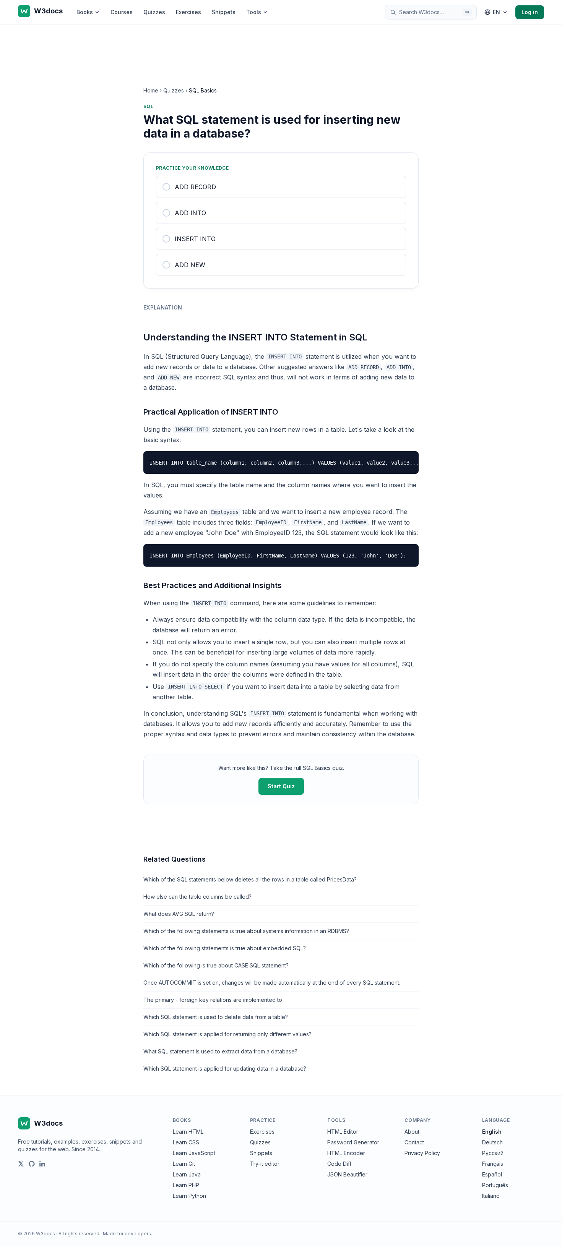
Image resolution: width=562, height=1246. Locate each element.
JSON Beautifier (347, 1174)
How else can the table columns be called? (197, 896)
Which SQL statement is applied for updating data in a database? (224, 1068)
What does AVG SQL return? (178, 914)
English (492, 1131)
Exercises (188, 12)
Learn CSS (186, 1142)
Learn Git (184, 1163)
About (411, 1131)
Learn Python (189, 1196)
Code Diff (339, 1163)
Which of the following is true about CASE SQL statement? (216, 965)
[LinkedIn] (42, 1164)
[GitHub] (32, 1164)
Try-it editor (264, 1163)
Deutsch (492, 1142)
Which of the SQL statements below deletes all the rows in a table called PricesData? (250, 879)
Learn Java (187, 1174)
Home (150, 90)
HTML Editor (342, 1131)
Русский (493, 1153)
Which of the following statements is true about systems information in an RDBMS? (246, 931)
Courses (121, 12)
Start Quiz (281, 786)
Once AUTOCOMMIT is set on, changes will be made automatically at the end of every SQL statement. (271, 982)
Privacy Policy (422, 1153)
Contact (414, 1142)
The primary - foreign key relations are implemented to (212, 999)
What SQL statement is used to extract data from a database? (220, 1051)
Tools (253, 12)
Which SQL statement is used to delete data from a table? (215, 1017)
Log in (529, 12)
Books (84, 12)
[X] (21, 1164)
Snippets (224, 12)
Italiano (491, 1196)
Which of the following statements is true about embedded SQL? (224, 948)
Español (492, 1174)
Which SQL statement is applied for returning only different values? (227, 1034)
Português (495, 1185)
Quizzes (154, 12)
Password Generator (353, 1142)
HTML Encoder (346, 1153)
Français (492, 1163)
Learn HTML (188, 1131)
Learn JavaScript (194, 1153)
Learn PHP (186, 1185)
